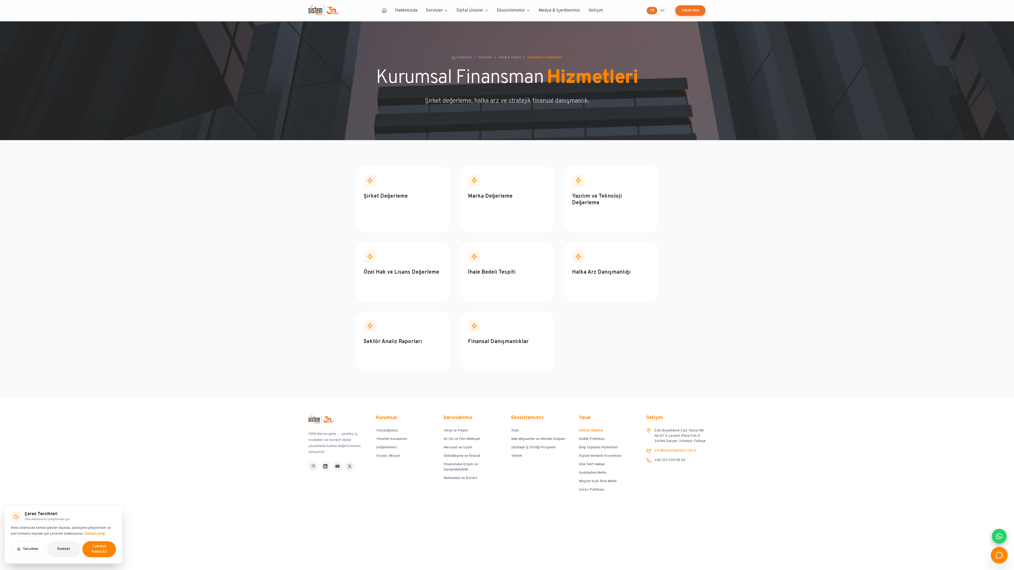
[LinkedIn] (325, 466)
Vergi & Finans (509, 57)
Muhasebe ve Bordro (460, 478)
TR (652, 10)
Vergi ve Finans (456, 430)
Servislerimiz (458, 418)
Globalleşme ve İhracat (462, 456)
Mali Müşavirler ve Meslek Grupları (538, 439)
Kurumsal (386, 418)
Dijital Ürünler (470, 10)
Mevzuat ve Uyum (458, 447)
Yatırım (516, 456)
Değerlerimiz (386, 447)
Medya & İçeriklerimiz (559, 10)
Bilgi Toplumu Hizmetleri (598, 447)
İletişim (596, 10)
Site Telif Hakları (592, 464)
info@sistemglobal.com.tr (675, 450)
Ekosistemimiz (511, 10)
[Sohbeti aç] (999, 555)
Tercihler (31, 549)
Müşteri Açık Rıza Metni (598, 481)
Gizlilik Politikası (592, 439)
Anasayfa (464, 57)
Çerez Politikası (591, 489)
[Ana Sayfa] (384, 10)
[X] (349, 466)
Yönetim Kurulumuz (391, 439)
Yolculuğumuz (387, 430)
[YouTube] (337, 466)
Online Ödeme (591, 430)
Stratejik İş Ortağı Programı (533, 447)
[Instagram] (313, 466)
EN (662, 10)
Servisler (434, 10)
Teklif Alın (690, 10)
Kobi (515, 430)
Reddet (63, 549)
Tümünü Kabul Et (99, 549)
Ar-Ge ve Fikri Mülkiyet (462, 439)
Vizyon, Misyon (388, 456)
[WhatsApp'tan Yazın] (999, 536)
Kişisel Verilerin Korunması (600, 456)
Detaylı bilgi (95, 533)
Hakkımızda (406, 10)
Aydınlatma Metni (592, 473)
